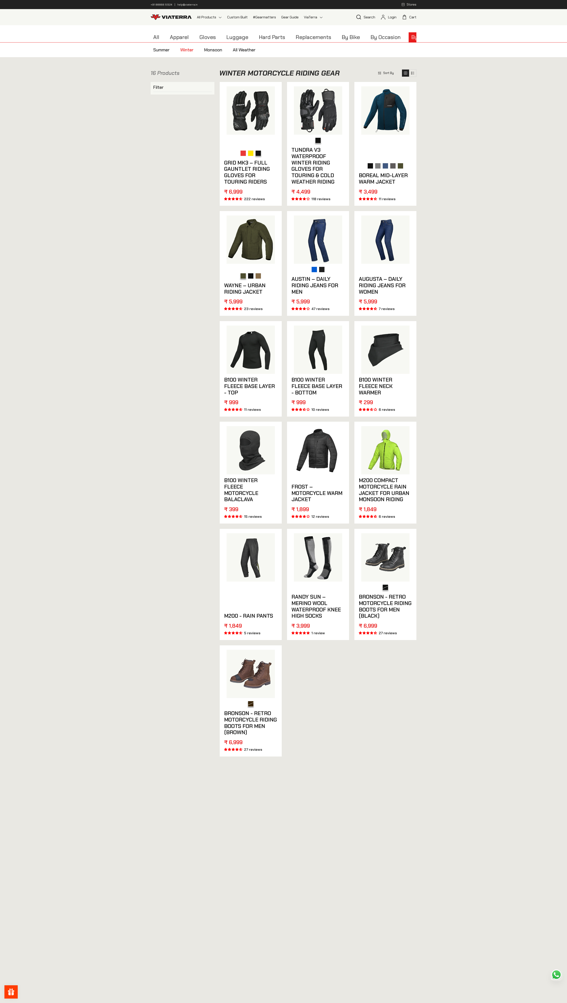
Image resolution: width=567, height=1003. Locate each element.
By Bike (351, 37)
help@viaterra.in (187, 4)
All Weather (244, 50)
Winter (187, 50)
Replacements (313, 37)
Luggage (237, 37)
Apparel (179, 37)
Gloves (207, 37)
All (156, 37)
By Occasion (386, 37)
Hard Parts (272, 37)
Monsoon (213, 50)
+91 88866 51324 (161, 4)
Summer (161, 50)
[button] (385, 73)
